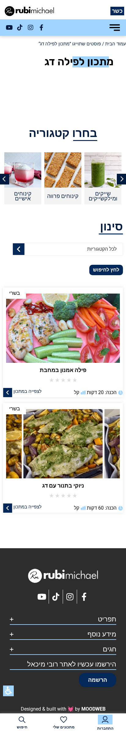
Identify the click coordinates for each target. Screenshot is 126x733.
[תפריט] (114, 27)
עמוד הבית (115, 44)
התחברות (105, 728)
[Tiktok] (20, 28)
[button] (97, 680)
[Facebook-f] (41, 28)
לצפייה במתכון (27, 391)
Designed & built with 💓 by (63, 709)
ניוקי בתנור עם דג (63, 485)
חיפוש (22, 727)
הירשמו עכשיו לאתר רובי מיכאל (71, 664)
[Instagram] (31, 28)
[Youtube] (9, 28)
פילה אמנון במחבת (63, 370)
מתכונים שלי (64, 727)
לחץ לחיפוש (106, 270)
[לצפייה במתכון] (7, 392)
